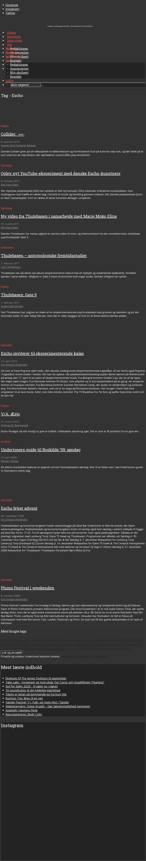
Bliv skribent (19, 72)
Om (7, 60)
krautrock (119, 645)
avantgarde (72, 640)
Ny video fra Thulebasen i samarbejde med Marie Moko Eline (59, 216)
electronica (135, 640)
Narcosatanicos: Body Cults (23, 714)
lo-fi (125, 644)
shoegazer (82, 649)
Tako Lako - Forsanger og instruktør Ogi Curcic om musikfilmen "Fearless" (54, 682)
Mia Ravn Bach (9, 184)
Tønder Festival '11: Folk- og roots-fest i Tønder (37, 702)
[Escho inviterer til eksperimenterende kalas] (22, 341)
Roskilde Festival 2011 (70, 649)
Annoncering (19, 68)
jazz (113, 645)
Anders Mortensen (12, 306)
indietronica (107, 645)
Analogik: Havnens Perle (21, 710)
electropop (6, 644)
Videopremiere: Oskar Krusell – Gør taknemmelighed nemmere (47, 706)
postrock (25, 648)
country (84, 640)
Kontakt (15, 76)
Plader (9, 48)
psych (33, 649)
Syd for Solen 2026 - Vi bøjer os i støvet (31, 686)
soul (112, 649)
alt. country (4, 640)
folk (26, 644)
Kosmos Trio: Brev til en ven (24, 698)
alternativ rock (38, 640)
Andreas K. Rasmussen (14, 425)
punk (50, 649)
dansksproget (92, 640)
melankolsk (132, 645)
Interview (7, 247)
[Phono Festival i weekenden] (14, 576)
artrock (66, 640)
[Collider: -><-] (22, 122)
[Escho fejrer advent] (9, 496)
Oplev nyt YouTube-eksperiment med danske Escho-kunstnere (60, 173)
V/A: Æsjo (10, 414)
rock (60, 648)
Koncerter (12, 52)
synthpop (127, 649)
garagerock (48, 644)
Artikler (6, 442)
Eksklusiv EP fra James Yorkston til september (35, 678)
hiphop (58, 644)
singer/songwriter (98, 648)
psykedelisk (41, 649)
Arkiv (9, 80)
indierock (96, 644)
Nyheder (6, 165)
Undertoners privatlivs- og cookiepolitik (84, 656)
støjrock (118, 648)
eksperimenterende (117, 640)
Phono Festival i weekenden (27, 588)
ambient (48, 640)
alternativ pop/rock (26, 640)
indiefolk (71, 645)
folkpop (32, 645)
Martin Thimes (9, 461)
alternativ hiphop (14, 640)
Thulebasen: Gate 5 (19, 294)
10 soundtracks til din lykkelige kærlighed (32, 690)
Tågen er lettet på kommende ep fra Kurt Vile (35, 694)
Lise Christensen (11, 267)
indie (66, 645)
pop (139, 644)
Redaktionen (19, 64)
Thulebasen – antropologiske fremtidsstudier (44, 255)
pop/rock (5, 649)
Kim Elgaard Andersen (14, 364)
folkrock (39, 645)
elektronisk (17, 644)
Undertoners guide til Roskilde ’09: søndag (41, 449)
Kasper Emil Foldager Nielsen (18, 145)
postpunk (15, 648)
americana (58, 640)
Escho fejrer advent (19, 508)
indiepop (81, 644)
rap (54, 649)
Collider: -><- (13, 134)
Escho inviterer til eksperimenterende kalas (42, 353)
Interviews (13, 56)
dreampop (102, 640)
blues (79, 640)
